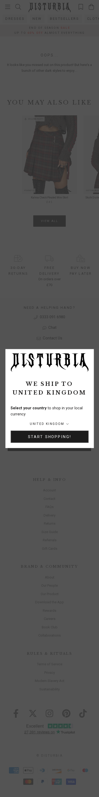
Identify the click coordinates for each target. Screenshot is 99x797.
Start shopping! (49, 436)
